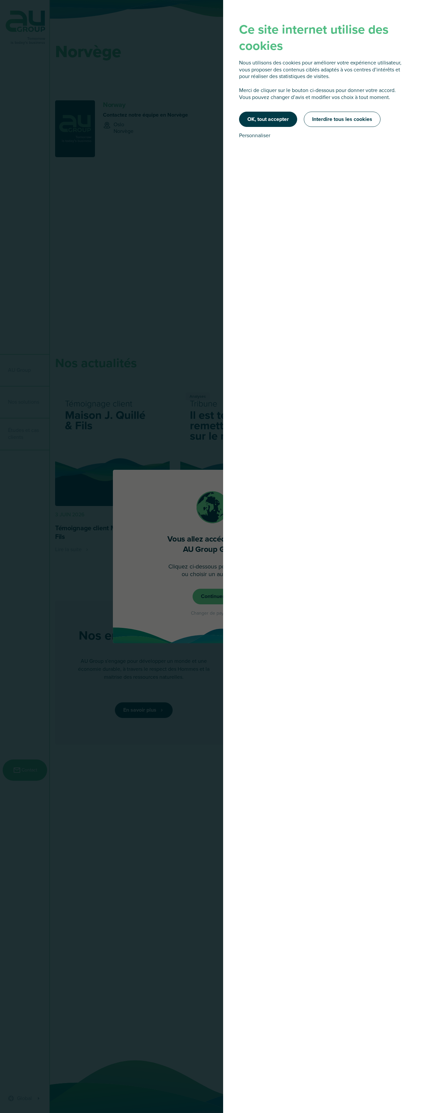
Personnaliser (254, 135)
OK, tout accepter (268, 119)
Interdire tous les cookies (342, 119)
